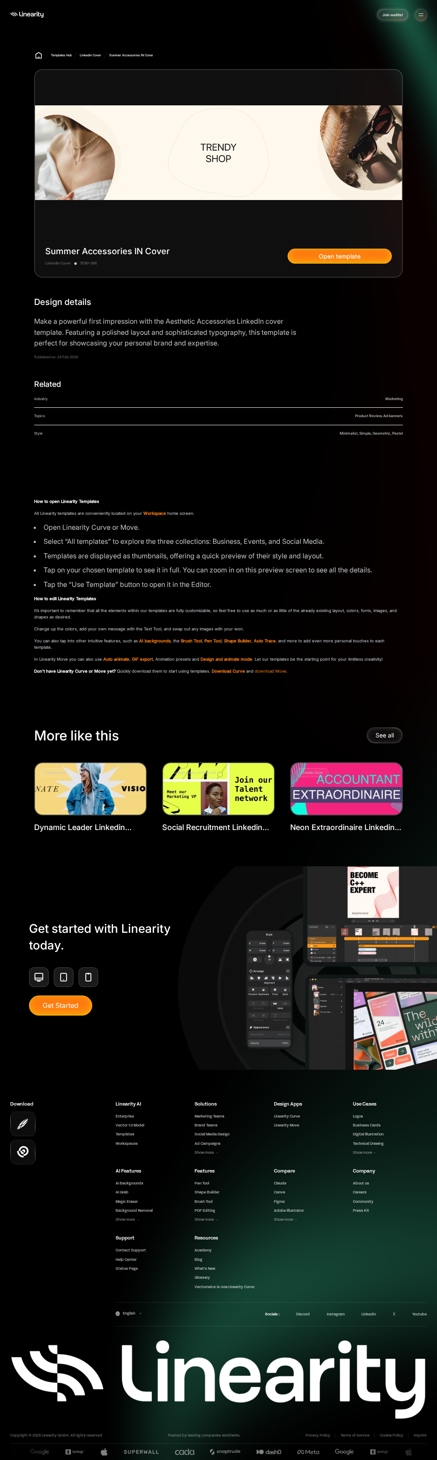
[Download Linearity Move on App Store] (22, 1152)
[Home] (27, 15)
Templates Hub (61, 55)
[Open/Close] (421, 14)
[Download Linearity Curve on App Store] (22, 1124)
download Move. (271, 671)
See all (385, 735)
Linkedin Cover (90, 55)
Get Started (61, 1005)
